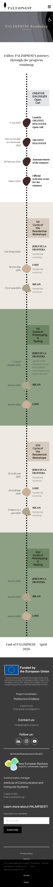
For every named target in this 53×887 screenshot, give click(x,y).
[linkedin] (18, 741)
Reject (26, 882)
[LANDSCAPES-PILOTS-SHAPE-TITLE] (26, 119)
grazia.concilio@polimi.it (29, 709)
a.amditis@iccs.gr (17, 797)
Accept (27, 875)
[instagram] (26, 741)
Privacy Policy (33, 864)
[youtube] (34, 741)
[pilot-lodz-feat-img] (26, 265)
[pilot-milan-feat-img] (26, 284)
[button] (50, 19)
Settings (45, 863)
